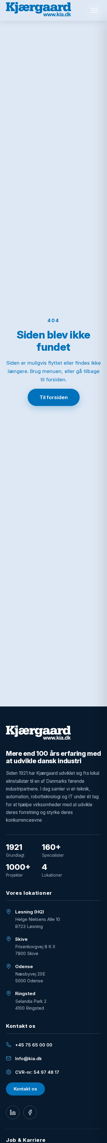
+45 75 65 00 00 (33, 1045)
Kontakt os (25, 1089)
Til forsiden (54, 397)
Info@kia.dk (28, 1058)
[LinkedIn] (13, 1112)
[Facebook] (30, 1112)
